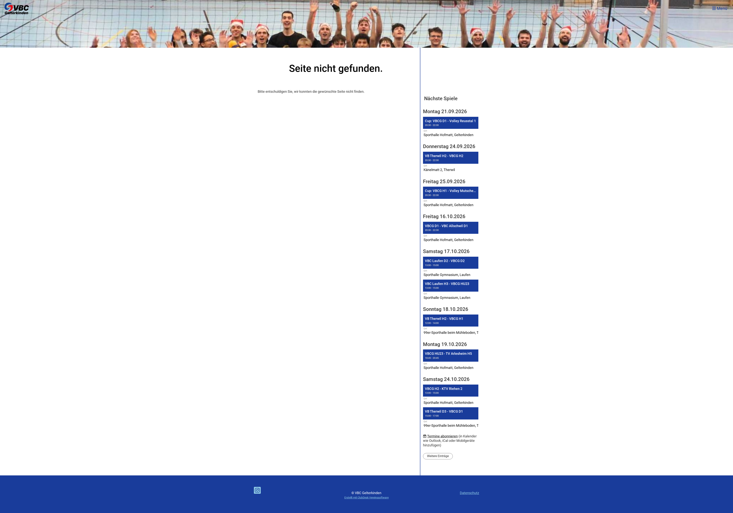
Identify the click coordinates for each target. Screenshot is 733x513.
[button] (450, 127)
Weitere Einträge (438, 456)
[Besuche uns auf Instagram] (257, 491)
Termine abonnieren (442, 436)
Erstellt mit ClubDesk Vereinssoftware (366, 497)
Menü (721, 8)
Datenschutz (469, 493)
